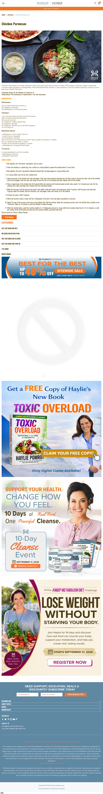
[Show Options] (37, 694)
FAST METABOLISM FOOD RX (11, 244)
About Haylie (6, 704)
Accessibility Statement (44, 788)
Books (4, 707)
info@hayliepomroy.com (12, 726)
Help (2, 793)
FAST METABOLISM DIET (10, 228)
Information (6, 701)
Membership (6, 710)
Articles (10, 15)
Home (3, 15)
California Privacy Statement (58, 788)
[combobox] (27, 694)
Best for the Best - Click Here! (51, 8)
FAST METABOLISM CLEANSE (11, 238)
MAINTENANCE (6, 254)
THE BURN (5, 249)
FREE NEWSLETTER (76, 694)
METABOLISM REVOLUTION (10, 233)
